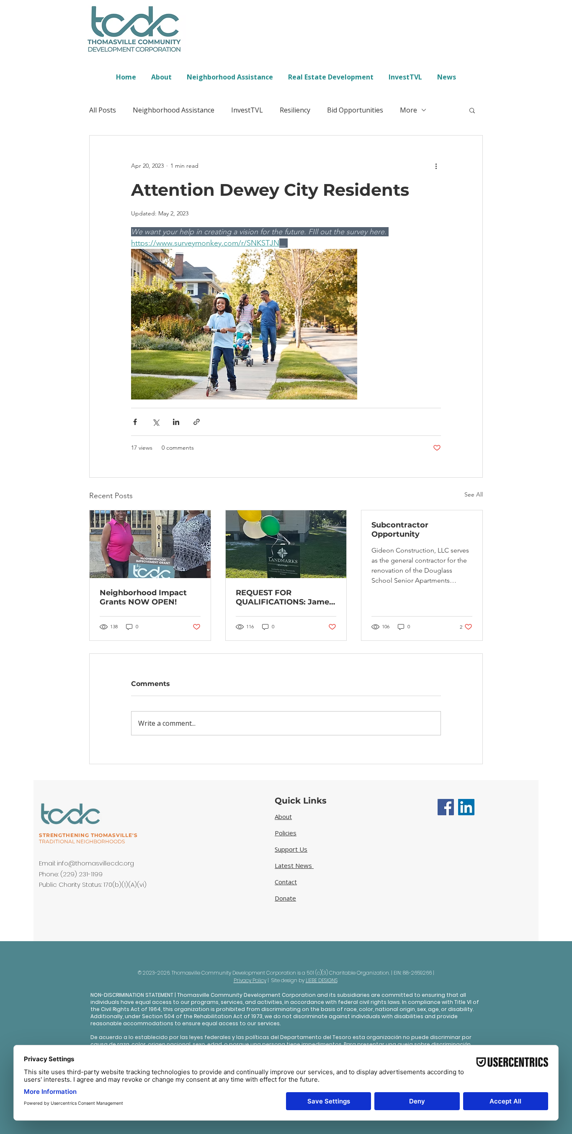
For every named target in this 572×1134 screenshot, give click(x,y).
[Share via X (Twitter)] (156, 422)
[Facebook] (446, 807)
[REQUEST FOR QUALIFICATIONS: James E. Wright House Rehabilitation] (286, 544)
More (408, 110)
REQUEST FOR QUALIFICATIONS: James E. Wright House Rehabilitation (284, 597)
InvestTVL (247, 110)
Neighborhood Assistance (173, 110)
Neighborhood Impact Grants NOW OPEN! (143, 597)
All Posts (102, 110)
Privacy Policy (250, 980)
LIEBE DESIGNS (322, 980)
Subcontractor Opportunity (399, 529)
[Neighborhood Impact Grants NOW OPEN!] (150, 544)
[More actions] (436, 166)
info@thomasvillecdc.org (95, 863)
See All (473, 494)
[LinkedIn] (466, 807)
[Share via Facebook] (135, 422)
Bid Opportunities (355, 110)
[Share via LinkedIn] (176, 422)
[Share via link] (197, 422)
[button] (472, 110)
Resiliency (295, 110)
